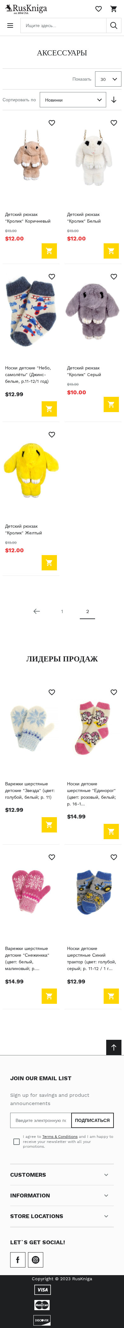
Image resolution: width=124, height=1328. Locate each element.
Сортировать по (19, 99)
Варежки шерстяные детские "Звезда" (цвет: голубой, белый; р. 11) (30, 790)
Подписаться (92, 1120)
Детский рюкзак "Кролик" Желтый (23, 529)
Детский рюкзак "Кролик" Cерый (84, 371)
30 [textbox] (103, 79)
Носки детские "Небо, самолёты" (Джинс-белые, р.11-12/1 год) (28, 374)
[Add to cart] (49, 251)
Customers (28, 1174)
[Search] (113, 25)
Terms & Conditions (60, 1136)
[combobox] (70, 25)
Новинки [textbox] (54, 100)
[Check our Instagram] (35, 1259)
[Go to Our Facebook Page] (17, 1259)
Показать (81, 79)
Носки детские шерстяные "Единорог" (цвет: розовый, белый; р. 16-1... (91, 793)
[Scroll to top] (113, 1047)
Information (30, 1195)
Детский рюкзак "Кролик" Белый (84, 218)
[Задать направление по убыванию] (113, 99)
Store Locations (36, 1216)
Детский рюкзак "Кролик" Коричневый (28, 218)
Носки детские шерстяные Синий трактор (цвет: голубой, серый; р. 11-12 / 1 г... (91, 958)
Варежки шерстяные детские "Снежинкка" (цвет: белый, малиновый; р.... (27, 958)
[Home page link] (25, 9)
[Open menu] (10, 25)
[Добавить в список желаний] (51, 123)
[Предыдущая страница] (36, 611)
